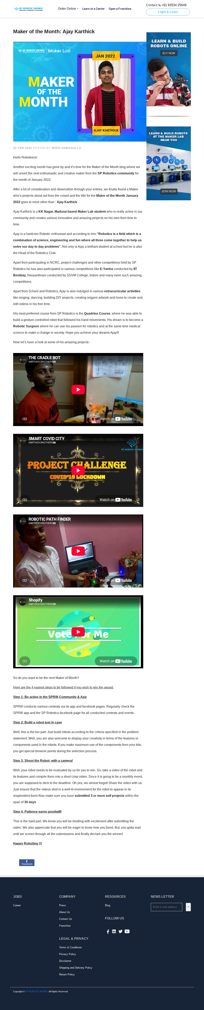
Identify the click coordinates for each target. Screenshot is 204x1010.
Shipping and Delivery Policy (75, 967)
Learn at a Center (93, 8)
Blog (107, 905)
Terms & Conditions (70, 947)
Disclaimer (65, 960)
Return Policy (67, 974)
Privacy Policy (67, 954)
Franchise (65, 925)
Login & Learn (168, 12)
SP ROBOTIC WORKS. (36, 991)
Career (17, 905)
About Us (64, 912)
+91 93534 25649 (173, 5)
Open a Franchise (120, 8)
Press (62, 905)
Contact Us (65, 918)
